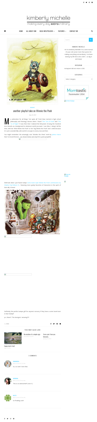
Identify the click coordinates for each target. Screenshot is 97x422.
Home (21, 31)
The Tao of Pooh (48, 121)
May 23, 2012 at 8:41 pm (19, 397)
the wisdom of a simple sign (32, 334)
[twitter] (86, 2)
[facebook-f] (83, 2)
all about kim (31, 31)
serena (15, 378)
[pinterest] (92, 2)
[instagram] (89, 2)
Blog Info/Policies (46, 31)
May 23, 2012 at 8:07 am (19, 380)
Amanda (16, 361)
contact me (74, 31)
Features (61, 31)
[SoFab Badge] (78, 101)
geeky (32, 107)
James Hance (56, 134)
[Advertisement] (78, 141)
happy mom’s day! (9, 346)
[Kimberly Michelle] (48, 20)
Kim (7, 324)
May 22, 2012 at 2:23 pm (19, 363)
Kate (14, 395)
